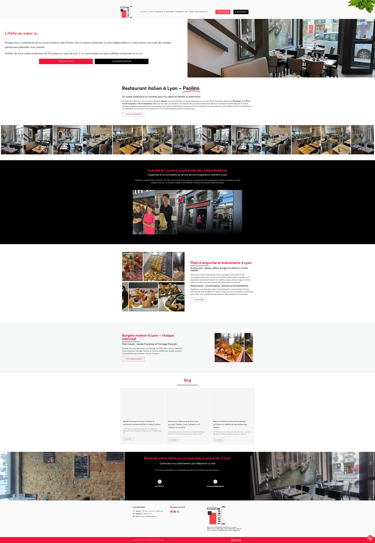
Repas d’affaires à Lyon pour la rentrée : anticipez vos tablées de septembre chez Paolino (230, 425)
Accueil (144, 12)
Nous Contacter (201, 12)
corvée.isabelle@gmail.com (215, 486)
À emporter (158, 12)
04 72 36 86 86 (224, 12)
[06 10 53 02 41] (160, 482)
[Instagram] (178, 511)
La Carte (150, 12)
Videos (191, 12)
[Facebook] (171, 511)
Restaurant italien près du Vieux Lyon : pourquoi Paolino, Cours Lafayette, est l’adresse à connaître (184, 425)
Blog (186, 12)
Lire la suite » (128, 439)
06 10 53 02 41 (242, 12)
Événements (179, 12)
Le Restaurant (169, 12)
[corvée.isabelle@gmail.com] (215, 482)
